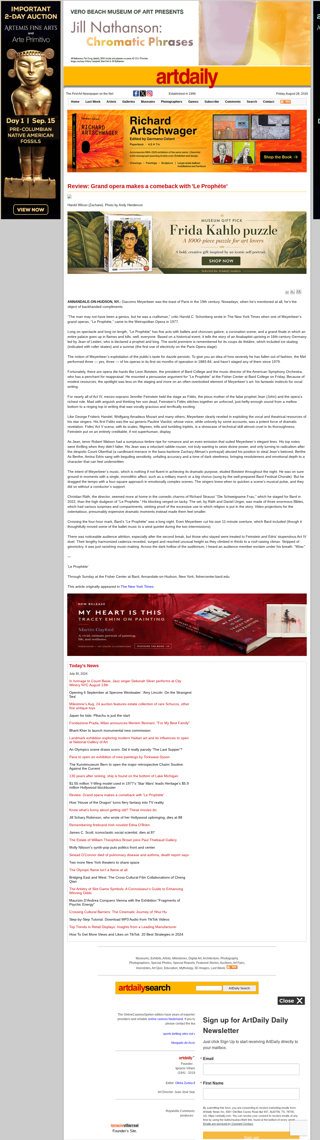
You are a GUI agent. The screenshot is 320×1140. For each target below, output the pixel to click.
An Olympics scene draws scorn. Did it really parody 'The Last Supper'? (125, 749)
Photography (229, 958)
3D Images (201, 968)
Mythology (186, 968)
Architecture (211, 958)
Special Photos (161, 963)
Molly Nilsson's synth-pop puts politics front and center (112, 847)
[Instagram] (149, 95)
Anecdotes (143, 968)
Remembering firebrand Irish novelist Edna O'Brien (109, 825)
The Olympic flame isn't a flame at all (98, 870)
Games (193, 101)
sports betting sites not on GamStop (187, 1034)
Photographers (171, 101)
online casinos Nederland (165, 1019)
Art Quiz (157, 968)
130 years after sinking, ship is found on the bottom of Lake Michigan (123, 776)
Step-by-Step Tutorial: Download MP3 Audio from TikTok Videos (119, 919)
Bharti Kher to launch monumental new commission (109, 730)
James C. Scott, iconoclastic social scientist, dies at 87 (112, 832)
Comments (233, 101)
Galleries (128, 101)
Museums (148, 101)
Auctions (226, 963)
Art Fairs (238, 963)
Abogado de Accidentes (187, 1043)
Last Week (93, 101)
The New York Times (137, 586)
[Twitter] (143, 95)
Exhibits (155, 958)
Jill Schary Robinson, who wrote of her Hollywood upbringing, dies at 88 (125, 817)
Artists (111, 101)
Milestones (179, 958)
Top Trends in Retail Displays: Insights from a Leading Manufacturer (122, 927)
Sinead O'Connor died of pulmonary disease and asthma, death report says (129, 855)
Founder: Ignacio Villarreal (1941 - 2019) (187, 1068)
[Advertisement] (249, 698)
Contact (268, 101)
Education (171, 968)
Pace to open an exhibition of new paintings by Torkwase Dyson (119, 757)
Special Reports (184, 963)
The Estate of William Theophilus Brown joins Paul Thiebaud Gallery (123, 840)
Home (75, 101)
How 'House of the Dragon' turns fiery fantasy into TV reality (116, 802)
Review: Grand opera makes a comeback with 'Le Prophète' (116, 795)
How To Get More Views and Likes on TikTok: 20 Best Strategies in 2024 (126, 934)
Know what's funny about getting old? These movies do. (113, 810)
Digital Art (195, 958)
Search (252, 101)
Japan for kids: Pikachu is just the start (99, 715)
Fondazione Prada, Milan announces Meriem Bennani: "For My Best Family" (129, 723)
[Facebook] (136, 95)
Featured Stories (207, 963)
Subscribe (211, 101)
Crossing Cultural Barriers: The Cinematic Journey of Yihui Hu (118, 912)
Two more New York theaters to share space (104, 862)
